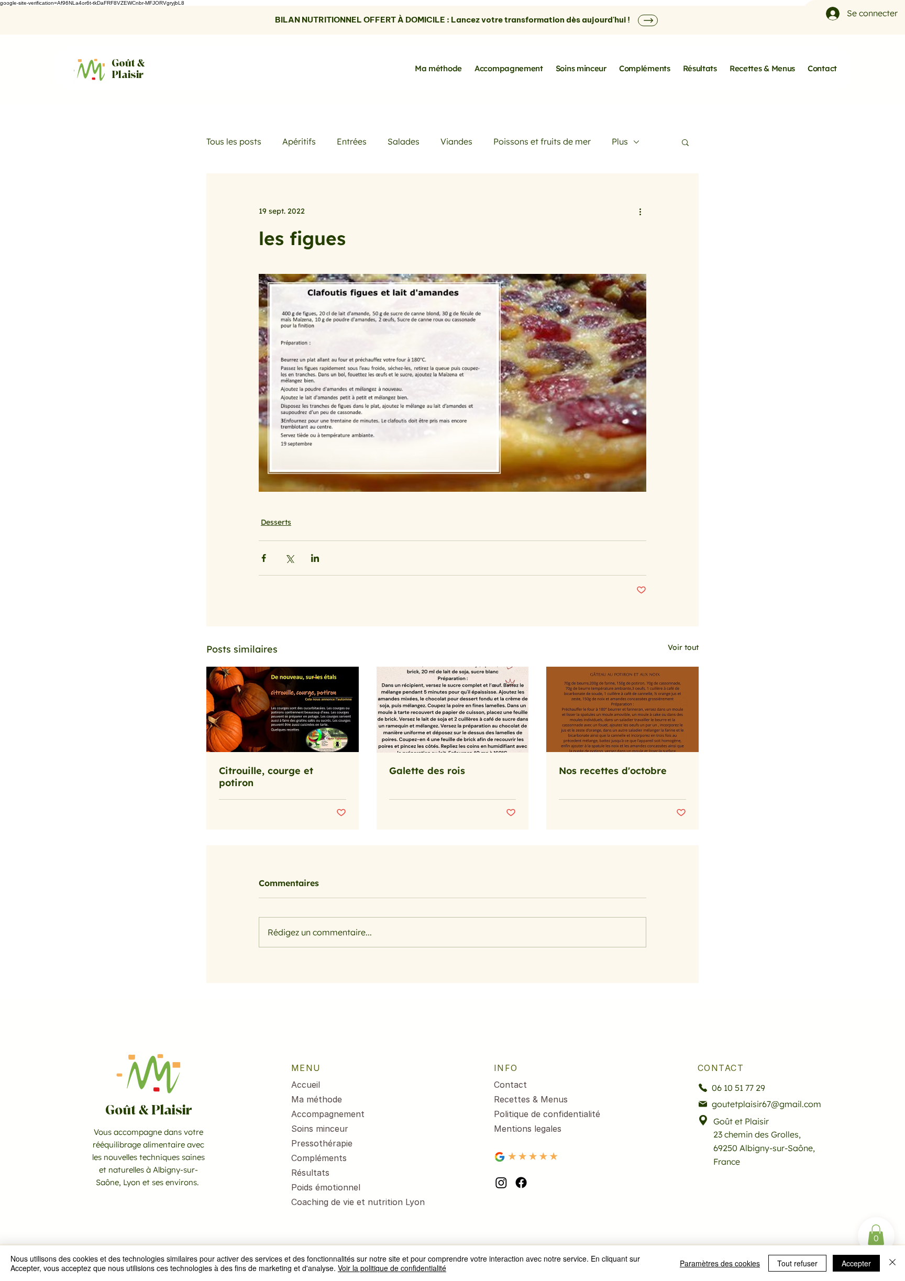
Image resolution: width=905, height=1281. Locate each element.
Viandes (456, 141)
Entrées (352, 141)
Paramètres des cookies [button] (720, 1263)
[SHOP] (648, 20)
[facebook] (521, 1182)
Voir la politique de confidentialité (392, 1268)
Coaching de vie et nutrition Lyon (348, 1202)
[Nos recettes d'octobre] (622, 709)
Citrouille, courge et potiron (266, 777)
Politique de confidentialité (547, 1114)
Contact (510, 1084)
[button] (685, 142)
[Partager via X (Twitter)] (289, 558)
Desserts (276, 522)
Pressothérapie (321, 1143)
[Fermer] (892, 1263)
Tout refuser (797, 1263)
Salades (404, 141)
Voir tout (683, 647)
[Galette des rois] (453, 710)
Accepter (856, 1263)
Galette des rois (427, 771)
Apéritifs (299, 141)
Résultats (310, 1172)
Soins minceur (319, 1128)
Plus (620, 141)
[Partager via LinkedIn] (315, 558)
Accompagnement (328, 1114)
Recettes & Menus (531, 1099)
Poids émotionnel (325, 1187)
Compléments (319, 1158)
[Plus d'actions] (640, 211)
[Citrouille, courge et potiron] (282, 709)
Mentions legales (527, 1128)
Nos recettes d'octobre (613, 771)
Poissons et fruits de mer (542, 141)
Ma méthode (316, 1099)
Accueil (305, 1084)
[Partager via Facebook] (264, 558)
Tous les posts (233, 141)
